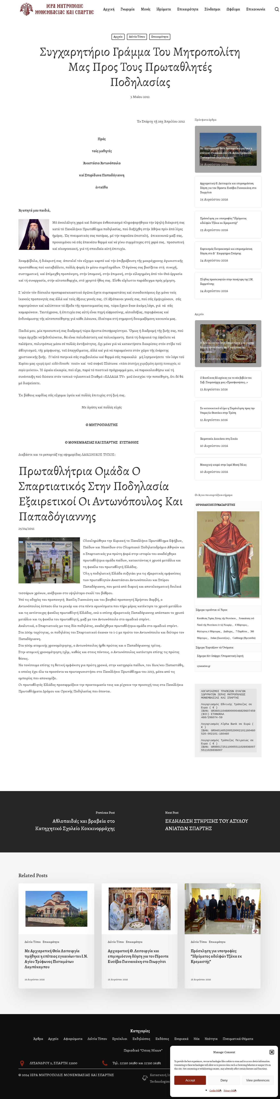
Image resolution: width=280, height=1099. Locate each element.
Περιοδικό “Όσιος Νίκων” (143, 1050)
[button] (272, 1052)
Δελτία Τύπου (137, 37)
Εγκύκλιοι (119, 1038)
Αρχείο (118, 37)
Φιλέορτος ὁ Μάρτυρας (209, 631)
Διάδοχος (228, 631)
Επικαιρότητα (159, 37)
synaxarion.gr (203, 666)
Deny (224, 1080)
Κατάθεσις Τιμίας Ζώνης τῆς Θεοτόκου (216, 618)
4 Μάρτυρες (241, 624)
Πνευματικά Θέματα (238, 1038)
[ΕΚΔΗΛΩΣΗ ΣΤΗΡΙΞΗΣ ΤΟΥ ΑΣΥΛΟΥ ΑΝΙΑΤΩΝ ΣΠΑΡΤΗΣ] (210, 821)
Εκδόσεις (162, 1038)
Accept (190, 1080)
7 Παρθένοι (241, 631)
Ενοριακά (181, 1038)
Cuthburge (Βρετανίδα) (244, 638)
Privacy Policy (230, 1090)
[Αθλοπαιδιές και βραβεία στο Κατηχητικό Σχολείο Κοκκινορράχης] (70, 821)
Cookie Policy (215, 1090)
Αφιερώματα (73, 1038)
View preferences (258, 1080)
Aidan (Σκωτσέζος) (219, 638)
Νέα (196, 1038)
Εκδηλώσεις (141, 1038)
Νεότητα (211, 1038)
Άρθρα (38, 1038)
